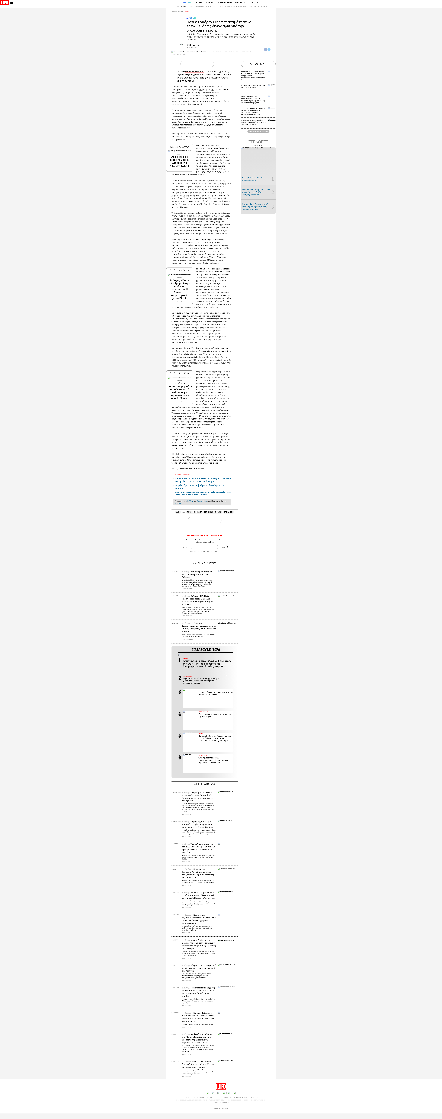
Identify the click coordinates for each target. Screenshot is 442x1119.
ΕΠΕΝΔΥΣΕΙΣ (229, 512)
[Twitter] (269, 49)
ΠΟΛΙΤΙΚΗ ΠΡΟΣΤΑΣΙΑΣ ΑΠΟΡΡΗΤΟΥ (210, 551)
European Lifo (263, 6)
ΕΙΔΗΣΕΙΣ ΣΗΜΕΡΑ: (182, 474)
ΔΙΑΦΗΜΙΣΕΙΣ (226, 1097)
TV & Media (219, 6)
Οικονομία (200, 6)
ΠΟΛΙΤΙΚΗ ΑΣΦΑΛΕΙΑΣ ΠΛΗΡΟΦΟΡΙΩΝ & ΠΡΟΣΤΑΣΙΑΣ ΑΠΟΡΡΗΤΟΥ (200, 1100)
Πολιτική (191, 6)
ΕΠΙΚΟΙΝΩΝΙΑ (199, 1097)
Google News (202, 501)
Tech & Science (230, 6)
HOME (174, 11)
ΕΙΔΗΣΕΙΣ (180, 11)
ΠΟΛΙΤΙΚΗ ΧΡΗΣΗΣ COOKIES (238, 1100)
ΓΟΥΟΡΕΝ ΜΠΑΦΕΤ (194, 512)
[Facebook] (265, 49)
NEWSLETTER (212, 1097)
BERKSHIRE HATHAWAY (212, 512)
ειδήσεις (178, 503)
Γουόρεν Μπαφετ (194, 71)
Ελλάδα (176, 6)
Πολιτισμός (210, 6)
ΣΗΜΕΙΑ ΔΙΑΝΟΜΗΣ (258, 1100)
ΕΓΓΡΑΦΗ (222, 547)
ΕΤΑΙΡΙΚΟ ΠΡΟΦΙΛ (240, 1097)
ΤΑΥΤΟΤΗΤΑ (186, 1097)
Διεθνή (183, 6)
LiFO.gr (190, 501)
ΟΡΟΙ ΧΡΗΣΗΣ (192, 551)
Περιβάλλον (252, 6)
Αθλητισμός (241, 6)
